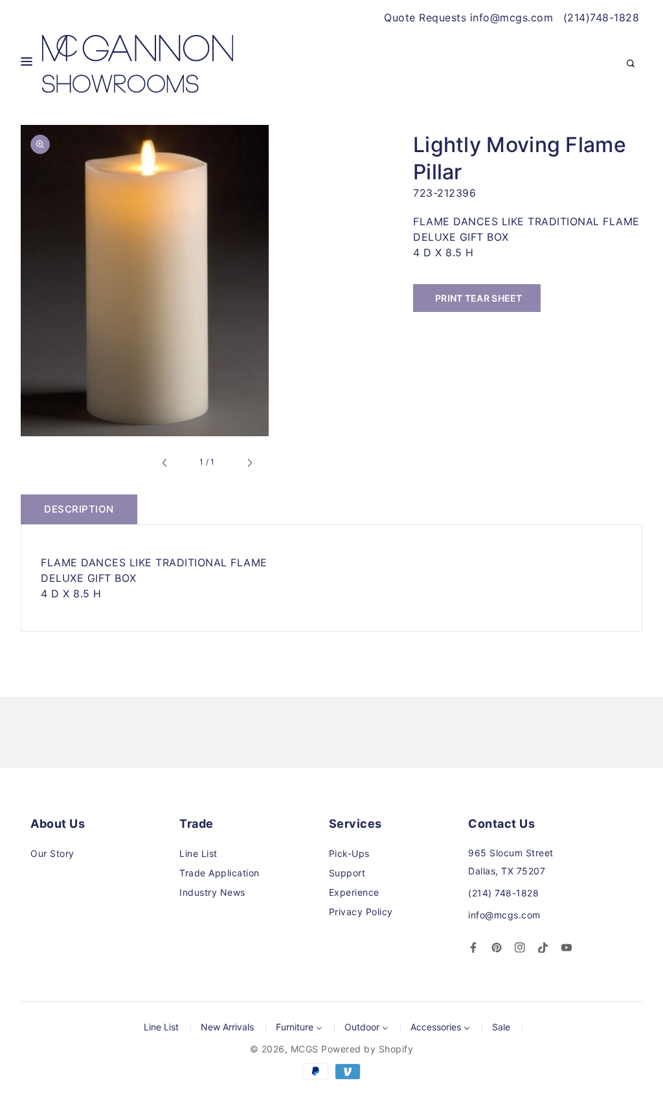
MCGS (305, 1048)
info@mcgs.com (504, 914)
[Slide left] (165, 463)
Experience (354, 892)
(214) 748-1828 (503, 892)
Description (79, 509)
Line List (198, 853)
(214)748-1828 (601, 17)
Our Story (52, 853)
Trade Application (219, 872)
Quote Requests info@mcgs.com (468, 17)
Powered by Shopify (367, 1048)
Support (347, 872)
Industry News (212, 892)
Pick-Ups (349, 853)
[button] (26, 64)
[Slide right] (249, 463)
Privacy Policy (361, 911)
